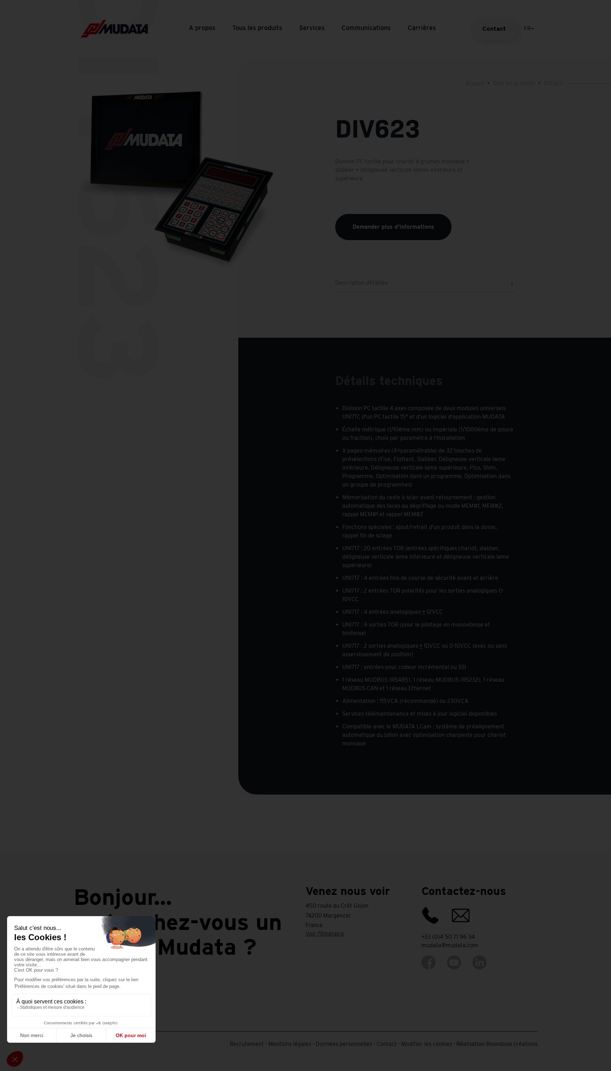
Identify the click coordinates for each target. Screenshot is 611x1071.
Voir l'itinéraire (325, 933)
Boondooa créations (511, 1044)
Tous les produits (257, 27)
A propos (202, 27)
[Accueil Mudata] (114, 28)
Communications (366, 27)
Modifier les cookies (426, 1044)
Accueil (475, 83)
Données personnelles (344, 1044)
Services (312, 27)
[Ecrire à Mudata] (466, 912)
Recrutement (247, 1044)
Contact (494, 28)
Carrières (422, 27)
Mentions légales (289, 1044)
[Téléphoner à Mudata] (435, 912)
